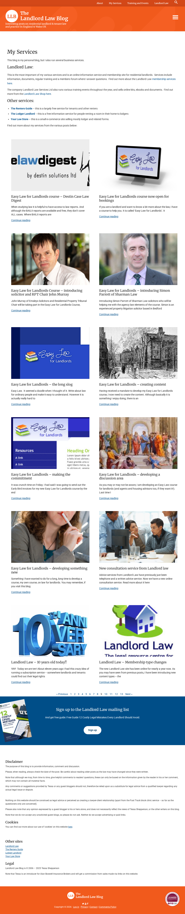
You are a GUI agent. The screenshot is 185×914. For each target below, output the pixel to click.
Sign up (92, 730)
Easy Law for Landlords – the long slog (42, 384)
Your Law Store (12, 856)
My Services (115, 3)
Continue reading (20, 220)
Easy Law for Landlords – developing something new (49, 570)
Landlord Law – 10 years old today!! (39, 662)
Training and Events (138, 3)
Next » (128, 694)
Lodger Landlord (13, 853)
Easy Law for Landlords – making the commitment (40, 476)
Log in (76, 907)
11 (111, 694)
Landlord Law (161, 3)
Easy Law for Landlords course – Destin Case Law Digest (50, 198)
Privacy (84, 907)
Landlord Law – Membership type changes (133, 662)
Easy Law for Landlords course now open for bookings (134, 198)
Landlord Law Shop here (37, 93)
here (70, 827)
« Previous (62, 694)
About (100, 3)
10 (105, 694)
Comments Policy (107, 907)
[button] (176, 2)
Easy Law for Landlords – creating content (132, 384)
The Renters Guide (14, 849)
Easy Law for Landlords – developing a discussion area (129, 476)
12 (116, 694)
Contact (93, 907)
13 (121, 694)
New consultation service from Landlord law (133, 568)
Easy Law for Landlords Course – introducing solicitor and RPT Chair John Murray (46, 292)
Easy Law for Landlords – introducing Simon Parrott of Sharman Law (134, 292)
